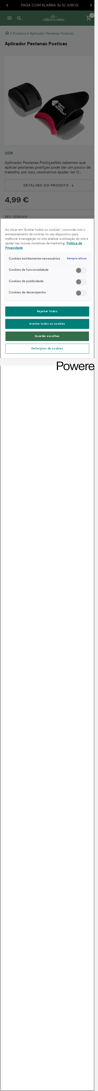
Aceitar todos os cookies (47, 324)
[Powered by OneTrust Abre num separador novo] (74, 363)
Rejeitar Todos (47, 311)
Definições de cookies (47, 348)
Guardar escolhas (47, 336)
